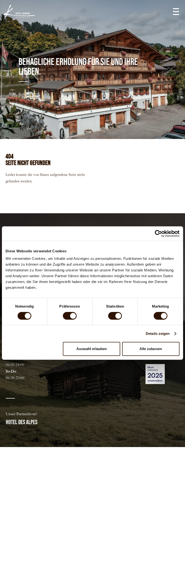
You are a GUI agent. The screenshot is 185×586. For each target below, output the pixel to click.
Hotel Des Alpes (21, 422)
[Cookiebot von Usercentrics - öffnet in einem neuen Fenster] (158, 233)
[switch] (70, 316)
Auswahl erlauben (91, 349)
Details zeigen (158, 333)
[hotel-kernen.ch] (19, 11)
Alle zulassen (150, 349)
